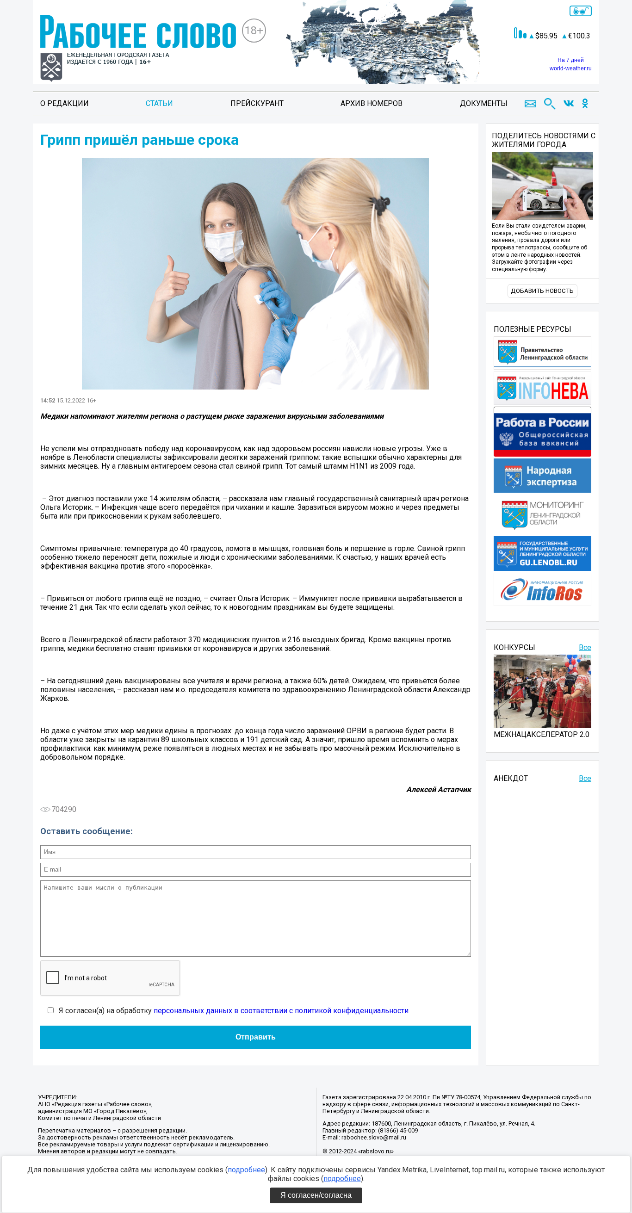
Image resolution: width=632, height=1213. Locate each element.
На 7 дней (571, 60)
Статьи (159, 103)
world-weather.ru (571, 68)
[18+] (138, 49)
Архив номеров (372, 103)
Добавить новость (542, 290)
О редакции (64, 103)
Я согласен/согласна (316, 1195)
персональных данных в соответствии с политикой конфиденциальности (281, 1010)
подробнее (246, 1169)
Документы (484, 103)
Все (585, 647)
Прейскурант (257, 103)
